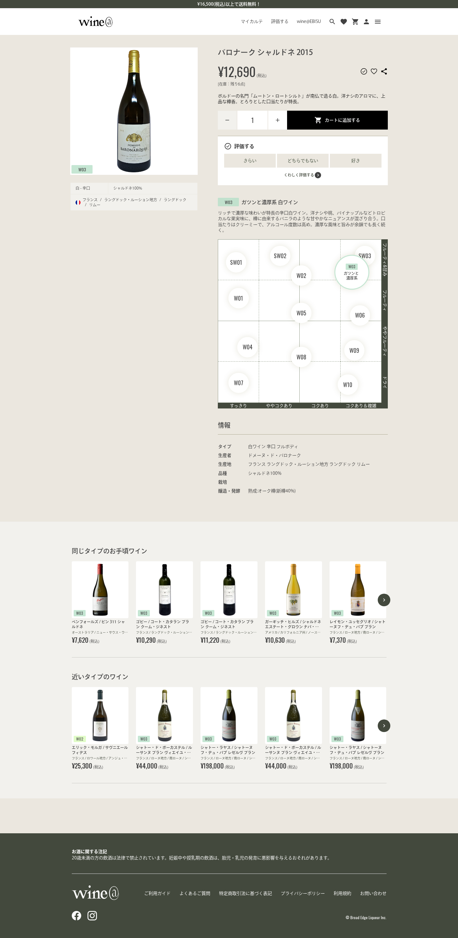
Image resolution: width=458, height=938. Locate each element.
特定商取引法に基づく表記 (245, 893)
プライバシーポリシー (303, 893)
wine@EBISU (309, 21)
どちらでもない (302, 160)
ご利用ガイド (157, 893)
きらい (250, 160)
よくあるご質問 (194, 893)
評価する (280, 21)
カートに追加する (342, 120)
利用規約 (342, 893)
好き (355, 160)
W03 (82, 169)
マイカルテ (252, 21)
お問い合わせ (373, 893)
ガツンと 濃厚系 (352, 272)
